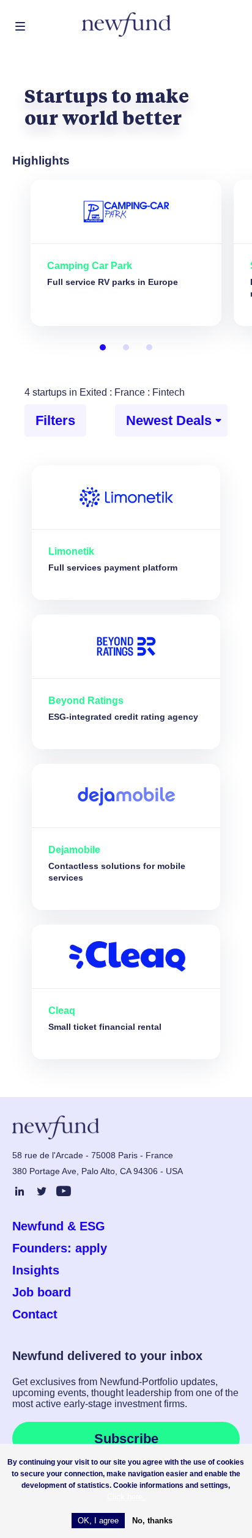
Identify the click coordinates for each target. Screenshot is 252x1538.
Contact (34, 1314)
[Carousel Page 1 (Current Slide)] (103, 347)
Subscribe (126, 1438)
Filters (55, 420)
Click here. (126, 1496)
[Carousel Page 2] (126, 347)
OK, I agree (98, 1520)
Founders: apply (59, 1248)
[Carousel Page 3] (149, 347)
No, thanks (152, 1520)
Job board (41, 1292)
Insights (35, 1270)
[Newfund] (126, 24)
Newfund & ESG (58, 1226)
